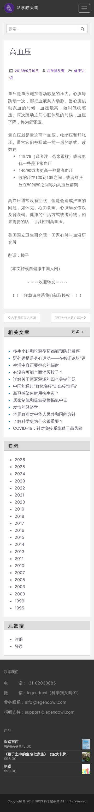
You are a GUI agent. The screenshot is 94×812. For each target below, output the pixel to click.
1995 (19, 607)
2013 (19, 551)
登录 (19, 646)
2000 (20, 593)
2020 (20, 502)
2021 (19, 495)
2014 (19, 544)
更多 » (78, 332)
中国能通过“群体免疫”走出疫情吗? (45, 386)
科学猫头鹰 (55, 71)
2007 (20, 572)
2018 (19, 516)
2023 (20, 481)
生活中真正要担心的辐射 (36, 365)
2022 (20, 488)
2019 (19, 509)
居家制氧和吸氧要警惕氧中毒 (40, 400)
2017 (19, 523)
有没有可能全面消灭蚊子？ (38, 372)
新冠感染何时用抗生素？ (36, 393)
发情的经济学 (25, 407)
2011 (19, 558)
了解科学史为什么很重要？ (38, 421)
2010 (19, 565)
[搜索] (83, 28)
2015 (19, 537)
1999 (19, 600)
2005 (20, 579)
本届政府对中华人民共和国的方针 (44, 414)
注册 (19, 639)
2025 (20, 466)
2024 (20, 473)
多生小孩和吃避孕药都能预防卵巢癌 (46, 351)
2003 (20, 586)
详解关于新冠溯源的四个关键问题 (44, 379)
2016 (19, 530)
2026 (20, 459)
